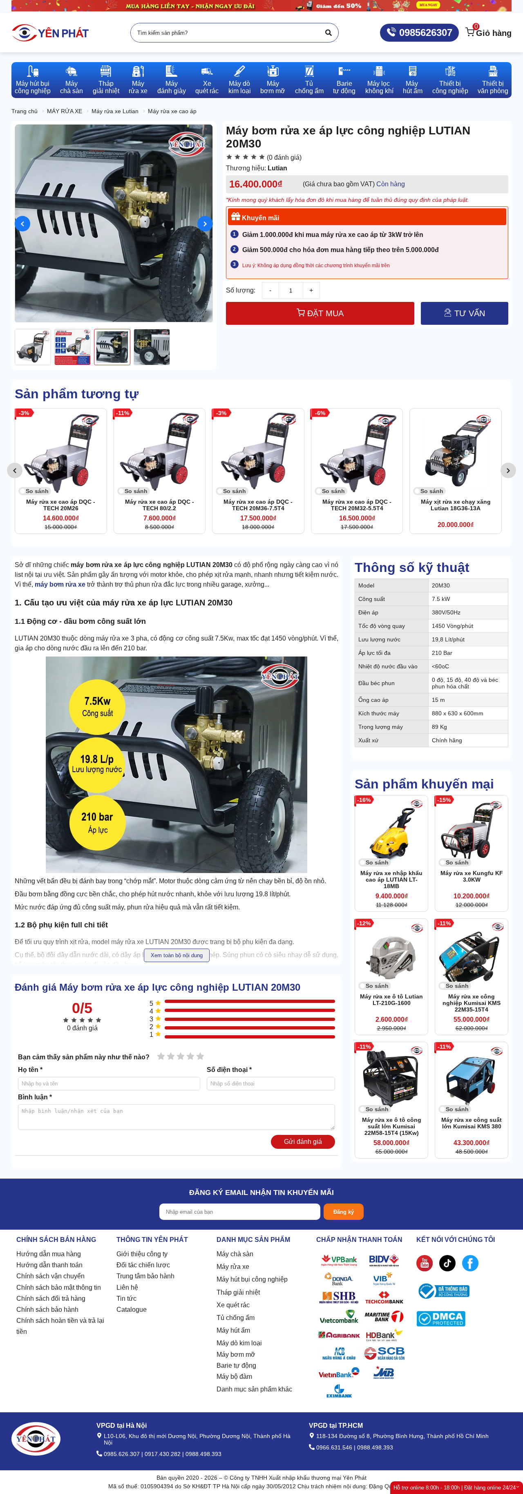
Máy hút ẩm (233, 1330)
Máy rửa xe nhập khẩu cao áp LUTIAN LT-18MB (391, 879)
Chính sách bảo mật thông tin (58, 1287)
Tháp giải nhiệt (238, 1292)
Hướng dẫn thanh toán (49, 1265)
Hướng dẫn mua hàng (48, 1254)
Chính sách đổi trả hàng (50, 1298)
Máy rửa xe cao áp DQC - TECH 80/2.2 (60, 504)
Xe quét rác (233, 1305)
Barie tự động (236, 1365)
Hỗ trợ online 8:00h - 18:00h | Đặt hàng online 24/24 (454, 1488)
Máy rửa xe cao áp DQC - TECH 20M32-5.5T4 (258, 504)
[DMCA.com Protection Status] (440, 1320)
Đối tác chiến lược (143, 1265)
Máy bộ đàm (234, 1376)
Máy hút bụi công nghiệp (252, 1279)
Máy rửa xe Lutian (115, 111)
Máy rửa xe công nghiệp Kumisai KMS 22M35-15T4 (472, 1003)
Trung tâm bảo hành (145, 1276)
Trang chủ (24, 111)
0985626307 (424, 32)
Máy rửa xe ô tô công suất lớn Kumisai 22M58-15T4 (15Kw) (391, 1126)
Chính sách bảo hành (47, 1309)
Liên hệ (127, 1287)
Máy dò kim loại (239, 1343)
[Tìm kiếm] (328, 32)
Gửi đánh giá (303, 1141)
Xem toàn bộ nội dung (177, 955)
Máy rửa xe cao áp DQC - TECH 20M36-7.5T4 (159, 504)
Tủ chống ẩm (236, 1317)
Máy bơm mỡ (236, 1354)
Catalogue (131, 1309)
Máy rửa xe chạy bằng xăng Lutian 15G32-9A (455, 504)
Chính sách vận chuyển (50, 1276)
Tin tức (126, 1298)
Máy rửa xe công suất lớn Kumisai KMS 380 (471, 1123)
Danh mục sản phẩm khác (254, 1389)
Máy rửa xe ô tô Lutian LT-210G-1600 (391, 999)
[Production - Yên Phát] (50, 33)
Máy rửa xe (233, 1266)
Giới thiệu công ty (142, 1254)
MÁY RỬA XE (64, 111)
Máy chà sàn (235, 1254)
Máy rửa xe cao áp (172, 111)
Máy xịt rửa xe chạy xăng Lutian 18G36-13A (357, 504)
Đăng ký (343, 1212)
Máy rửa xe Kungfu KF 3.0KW (471, 876)
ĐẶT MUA (324, 313)
